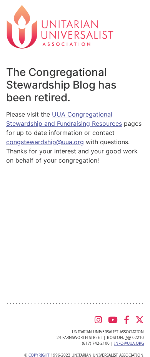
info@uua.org (129, 343)
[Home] (60, 26)
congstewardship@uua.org (45, 142)
